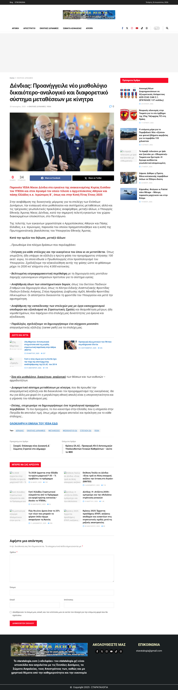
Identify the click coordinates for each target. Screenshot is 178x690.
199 (46, 482)
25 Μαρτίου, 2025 (32, 353)
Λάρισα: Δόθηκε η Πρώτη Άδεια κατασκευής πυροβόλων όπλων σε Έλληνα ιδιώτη (153, 176)
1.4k (102, 501)
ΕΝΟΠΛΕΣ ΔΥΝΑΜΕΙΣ (49, 28)
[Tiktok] (116, 651)
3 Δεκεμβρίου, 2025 (92, 485)
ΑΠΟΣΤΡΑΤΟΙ (29, 28)
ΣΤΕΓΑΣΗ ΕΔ (85, 431)
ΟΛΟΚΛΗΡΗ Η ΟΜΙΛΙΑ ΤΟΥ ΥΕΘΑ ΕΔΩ (34, 423)
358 (50, 523)
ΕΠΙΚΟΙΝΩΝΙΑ (20, 2)
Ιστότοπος (68, 600)
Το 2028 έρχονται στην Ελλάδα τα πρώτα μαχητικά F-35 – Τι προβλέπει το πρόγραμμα (43, 476)
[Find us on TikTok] (142, 28)
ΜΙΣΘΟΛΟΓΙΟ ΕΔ (70, 431)
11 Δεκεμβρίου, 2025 (38, 523)
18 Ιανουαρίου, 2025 (37, 504)
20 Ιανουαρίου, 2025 (18, 106)
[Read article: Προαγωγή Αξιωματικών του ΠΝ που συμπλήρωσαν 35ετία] (70, 345)
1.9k (46, 368)
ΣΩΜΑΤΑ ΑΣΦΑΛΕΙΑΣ (72, 28)
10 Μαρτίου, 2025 (91, 501)
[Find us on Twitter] (127, 28)
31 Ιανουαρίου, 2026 (33, 368)
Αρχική (15, 28)
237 (43, 353)
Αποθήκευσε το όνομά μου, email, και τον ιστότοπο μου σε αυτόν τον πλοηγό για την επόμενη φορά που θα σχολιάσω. (60, 613)
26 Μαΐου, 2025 (35, 482)
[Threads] (121, 651)
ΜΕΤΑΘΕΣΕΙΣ (54, 431)
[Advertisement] (89, 52)
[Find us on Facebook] (122, 28)
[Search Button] (167, 28)
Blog (11, 2)
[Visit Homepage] (89, 14)
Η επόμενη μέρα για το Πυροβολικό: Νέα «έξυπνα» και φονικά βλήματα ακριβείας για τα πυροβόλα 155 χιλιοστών (153, 135)
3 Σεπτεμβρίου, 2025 (88, 348)
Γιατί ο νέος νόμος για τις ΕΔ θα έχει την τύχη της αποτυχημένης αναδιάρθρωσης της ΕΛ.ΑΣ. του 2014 (40, 361)
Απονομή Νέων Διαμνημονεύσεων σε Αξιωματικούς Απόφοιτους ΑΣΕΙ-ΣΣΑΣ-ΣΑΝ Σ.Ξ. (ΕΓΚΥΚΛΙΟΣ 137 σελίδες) (152, 94)
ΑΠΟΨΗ (89, 28)
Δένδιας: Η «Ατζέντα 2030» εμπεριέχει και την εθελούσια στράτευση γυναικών (97, 495)
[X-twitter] (102, 651)
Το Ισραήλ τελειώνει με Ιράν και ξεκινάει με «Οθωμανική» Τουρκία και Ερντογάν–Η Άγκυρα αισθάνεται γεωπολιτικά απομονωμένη (153, 157)
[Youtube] (111, 651)
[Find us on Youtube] (137, 28)
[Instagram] (106, 651)
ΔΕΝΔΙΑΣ (20, 431)
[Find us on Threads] (147, 28)
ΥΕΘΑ (49, 106)
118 (104, 485)
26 (50, 504)
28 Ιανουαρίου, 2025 (92, 526)
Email (12, 600)
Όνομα (13, 587)
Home (12, 78)
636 (100, 348)
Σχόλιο (14, 552)
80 (104, 526)
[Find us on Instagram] (132, 28)
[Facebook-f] (97, 651)
